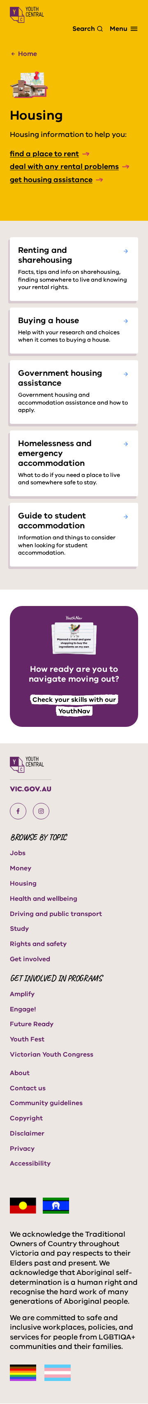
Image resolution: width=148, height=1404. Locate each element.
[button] (18, 811)
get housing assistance (51, 180)
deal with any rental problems (64, 166)
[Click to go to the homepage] (27, 15)
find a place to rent (44, 154)
